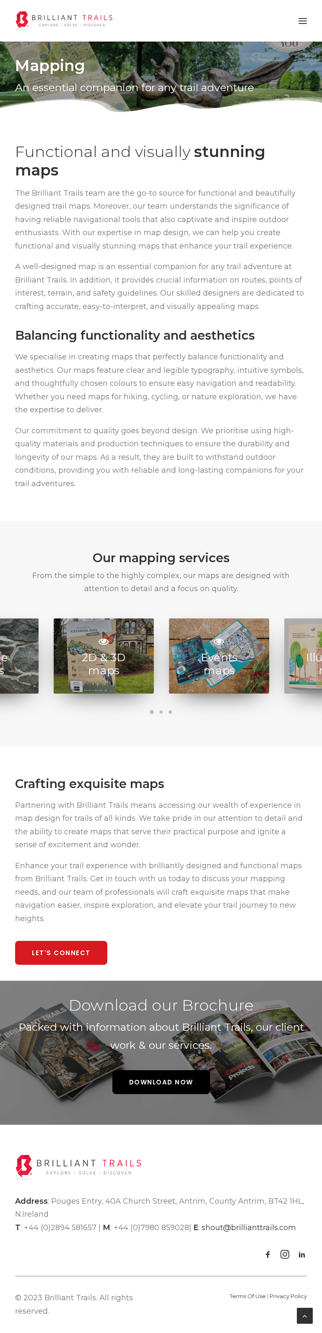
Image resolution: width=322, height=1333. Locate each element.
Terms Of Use (248, 1296)
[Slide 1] (151, 712)
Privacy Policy (288, 1296)
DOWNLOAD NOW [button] (161, 1082)
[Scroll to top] (305, 1315)
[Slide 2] (161, 712)
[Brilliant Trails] (63, 20)
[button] (302, 21)
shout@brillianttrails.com (249, 1227)
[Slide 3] (170, 712)
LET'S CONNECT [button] (61, 952)
